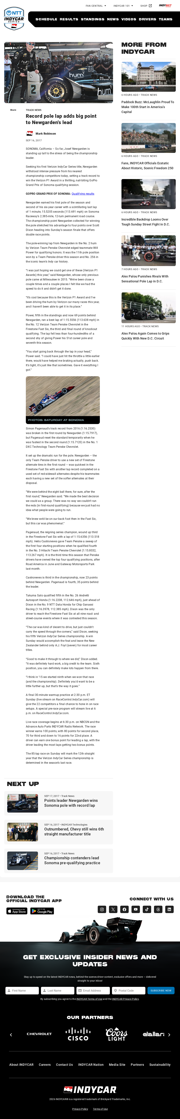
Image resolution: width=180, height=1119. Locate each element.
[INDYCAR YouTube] (135, 909)
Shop (143, 5)
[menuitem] (46, 19)
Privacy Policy (80, 1109)
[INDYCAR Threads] (158, 909)
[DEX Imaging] (78, 1034)
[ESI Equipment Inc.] (116, 1034)
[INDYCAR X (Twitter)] (113, 909)
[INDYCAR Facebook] (124, 909)
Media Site (117, 1064)
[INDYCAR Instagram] (102, 909)
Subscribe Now (161, 990)
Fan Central (94, 5)
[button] (10, 1035)
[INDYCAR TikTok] (147, 909)
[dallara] (39, 1034)
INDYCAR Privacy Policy (125, 999)
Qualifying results (83, 193)
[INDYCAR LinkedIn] (169, 909)
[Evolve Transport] (155, 1034)
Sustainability (160, 1064)
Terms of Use (100, 1109)
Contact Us (64, 1064)
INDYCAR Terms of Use (89, 999)
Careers (45, 1064)
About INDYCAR (21, 1064)
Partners (137, 1064)
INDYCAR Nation (91, 1064)
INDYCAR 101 (122, 5)
